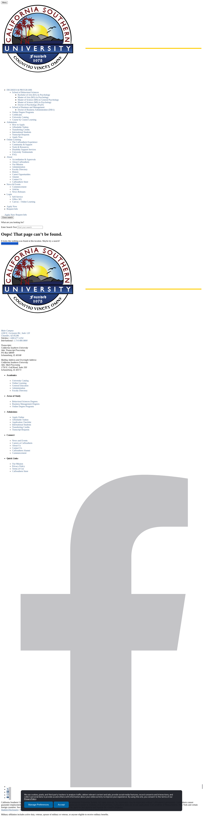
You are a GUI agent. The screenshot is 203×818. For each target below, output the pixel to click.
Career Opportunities (21, 174)
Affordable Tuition (20, 127)
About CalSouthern (20, 162)
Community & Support (22, 144)
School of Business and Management (28, 107)
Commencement (19, 187)
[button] (3, 215)
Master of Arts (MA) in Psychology (33, 97)
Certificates (17, 115)
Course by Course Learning (24, 120)
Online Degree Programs (23, 112)
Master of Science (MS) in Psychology (34, 102)
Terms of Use (18, 469)
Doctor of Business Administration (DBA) (36, 110)
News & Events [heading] (13, 184)
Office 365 (17, 199)
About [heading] (9, 157)
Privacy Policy (18, 466)
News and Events (19, 440)
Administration (18, 167)
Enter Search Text (9, 227)
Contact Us (17, 179)
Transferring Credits (21, 129)
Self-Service (17, 197)
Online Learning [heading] (14, 139)
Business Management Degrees (25, 404)
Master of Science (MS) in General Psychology (38, 100)
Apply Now (12, 206)
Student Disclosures (9, 810)
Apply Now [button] (17, 137)
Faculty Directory (19, 169)
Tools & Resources (20, 147)
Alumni (15, 177)
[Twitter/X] (9, 789)
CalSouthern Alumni (21, 450)
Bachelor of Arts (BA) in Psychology (34, 95)
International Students (21, 132)
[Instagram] (9, 795)
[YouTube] (9, 797)
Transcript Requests (20, 134)
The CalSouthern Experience (24, 142)
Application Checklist (21, 422)
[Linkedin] (9, 792)
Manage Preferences (38, 804)
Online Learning (19, 383)
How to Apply (18, 124)
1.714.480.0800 (20, 340)
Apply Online (18, 417)
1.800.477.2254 (16, 338)
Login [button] (9, 194)
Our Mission (17, 164)
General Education (20, 385)
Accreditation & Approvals (24, 159)
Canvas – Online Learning (23, 202)
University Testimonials (22, 152)
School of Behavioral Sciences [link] (25, 92)
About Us (16, 445)
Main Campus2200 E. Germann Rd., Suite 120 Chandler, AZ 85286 (15, 333)
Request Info (12, 209)
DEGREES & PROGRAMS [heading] (19, 90)
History (15, 172)
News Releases (18, 192)
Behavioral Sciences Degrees (25, 401)
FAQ (14, 154)
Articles (15, 189)
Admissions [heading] (12, 122)
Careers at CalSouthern (22, 443)
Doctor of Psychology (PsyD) (31, 105)
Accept (61, 804)
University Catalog (20, 117)
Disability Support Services (24, 149)
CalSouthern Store (20, 182)
